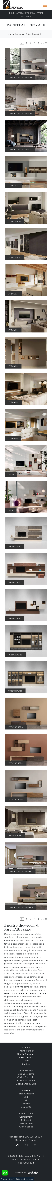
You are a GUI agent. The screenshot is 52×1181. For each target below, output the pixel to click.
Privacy (4, 1179)
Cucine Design (26, 1070)
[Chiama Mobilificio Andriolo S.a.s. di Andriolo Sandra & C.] (17, 1144)
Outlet (26, 1060)
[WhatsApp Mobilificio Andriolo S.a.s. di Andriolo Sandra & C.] (5, 1172)
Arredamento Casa (26, 13)
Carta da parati (26, 1123)
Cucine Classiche (26, 1077)
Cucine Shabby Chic (26, 1083)
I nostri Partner (26, 1050)
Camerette (26, 1106)
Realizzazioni (26, 1057)
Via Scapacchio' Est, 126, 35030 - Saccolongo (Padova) (25, 1138)
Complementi (26, 1116)
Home (11, 13)
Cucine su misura (26, 1080)
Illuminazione (26, 1113)
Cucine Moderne (26, 1073)
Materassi (26, 1120)
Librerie (26, 1090)
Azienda (26, 1047)
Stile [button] (28, 34)
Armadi (26, 1103)
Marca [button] (11, 34)
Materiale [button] (19, 34)
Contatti (26, 1064)
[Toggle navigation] (45, 5)
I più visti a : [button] (38, 34)
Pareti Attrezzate (26, 1093)
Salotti (26, 1097)
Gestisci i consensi (25, 1179)
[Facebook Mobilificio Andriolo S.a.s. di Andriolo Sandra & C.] (35, 1144)
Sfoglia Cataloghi (26, 1054)
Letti (26, 1100)
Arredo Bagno (26, 1126)
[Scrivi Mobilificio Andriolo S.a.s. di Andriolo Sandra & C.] (26, 1144)
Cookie (12, 1179)
